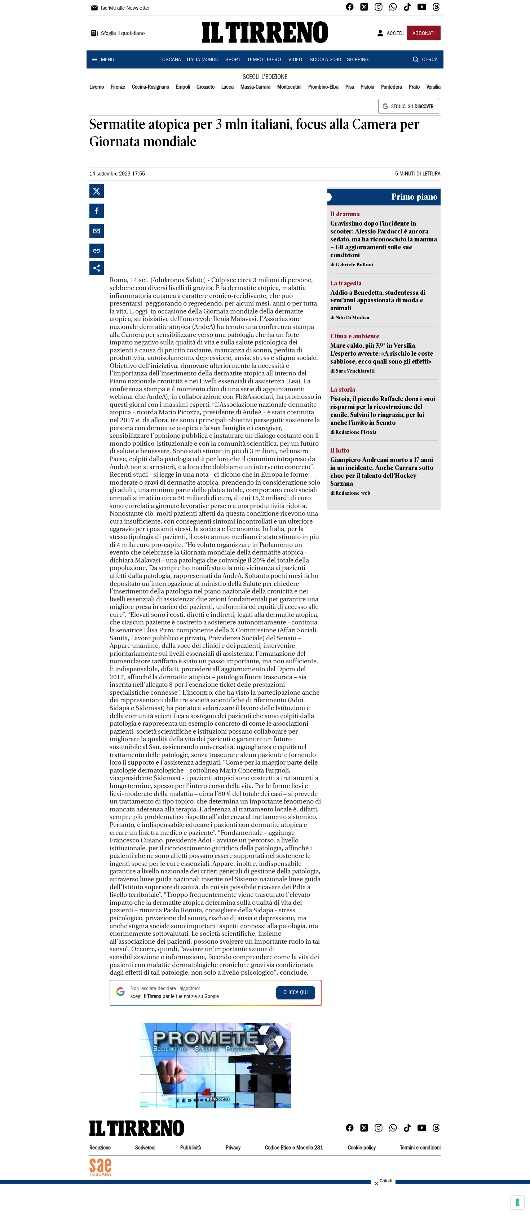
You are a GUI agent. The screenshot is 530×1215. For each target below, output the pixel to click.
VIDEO (295, 60)
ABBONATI (423, 33)
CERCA (430, 60)
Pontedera (391, 87)
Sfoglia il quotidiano (123, 33)
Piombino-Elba (323, 87)
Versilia (434, 87)
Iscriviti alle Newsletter (125, 8)
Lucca (227, 87)
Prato (414, 87)
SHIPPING (357, 60)
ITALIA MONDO (202, 60)
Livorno (96, 87)
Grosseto (205, 87)
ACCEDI (395, 33)
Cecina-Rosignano (150, 87)
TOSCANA (170, 60)
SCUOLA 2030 (325, 60)
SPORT (232, 60)
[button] (215, 1066)
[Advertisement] (164, 229)
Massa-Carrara (255, 87)
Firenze (118, 87)
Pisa (349, 87)
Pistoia (367, 87)
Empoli (183, 87)
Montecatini (289, 87)
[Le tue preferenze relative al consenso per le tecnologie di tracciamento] (517, 1202)
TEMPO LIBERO (264, 60)
